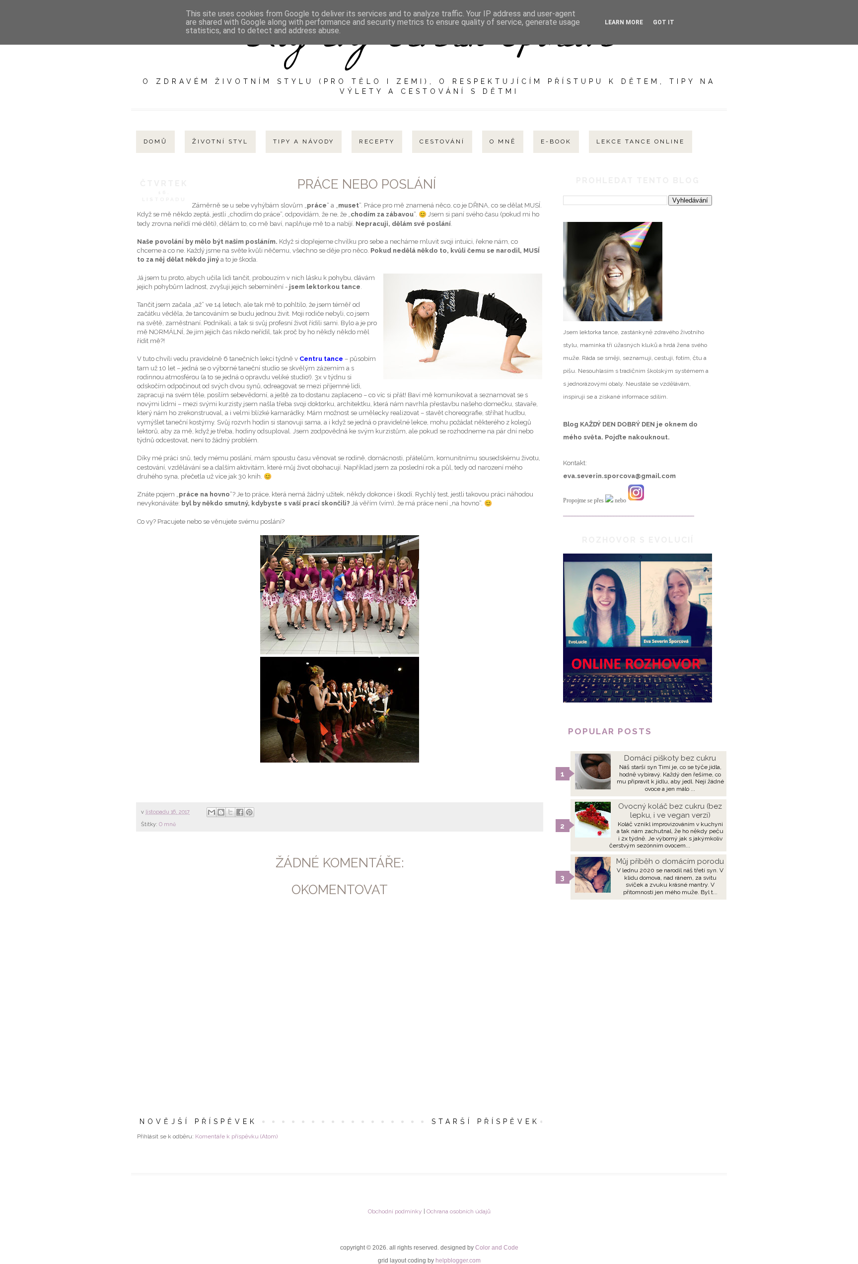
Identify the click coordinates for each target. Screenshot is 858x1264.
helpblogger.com (458, 1260)
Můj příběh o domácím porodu (670, 861)
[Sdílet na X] (230, 812)
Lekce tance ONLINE (640, 141)
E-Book (556, 141)
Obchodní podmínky (395, 1211)
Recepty (377, 141)
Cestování (442, 141)
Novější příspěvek (198, 1121)
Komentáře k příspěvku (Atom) (236, 1136)
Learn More (624, 22)
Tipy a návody (303, 141)
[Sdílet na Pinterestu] (249, 812)
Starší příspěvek (485, 1121)
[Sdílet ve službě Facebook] (240, 812)
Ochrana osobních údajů (459, 1211)
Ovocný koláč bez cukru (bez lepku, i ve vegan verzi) (670, 811)
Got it (663, 22)
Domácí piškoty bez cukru (670, 758)
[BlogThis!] (221, 812)
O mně (503, 141)
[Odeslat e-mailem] (211, 812)
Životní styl (220, 141)
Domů (155, 141)
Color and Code (496, 1247)
